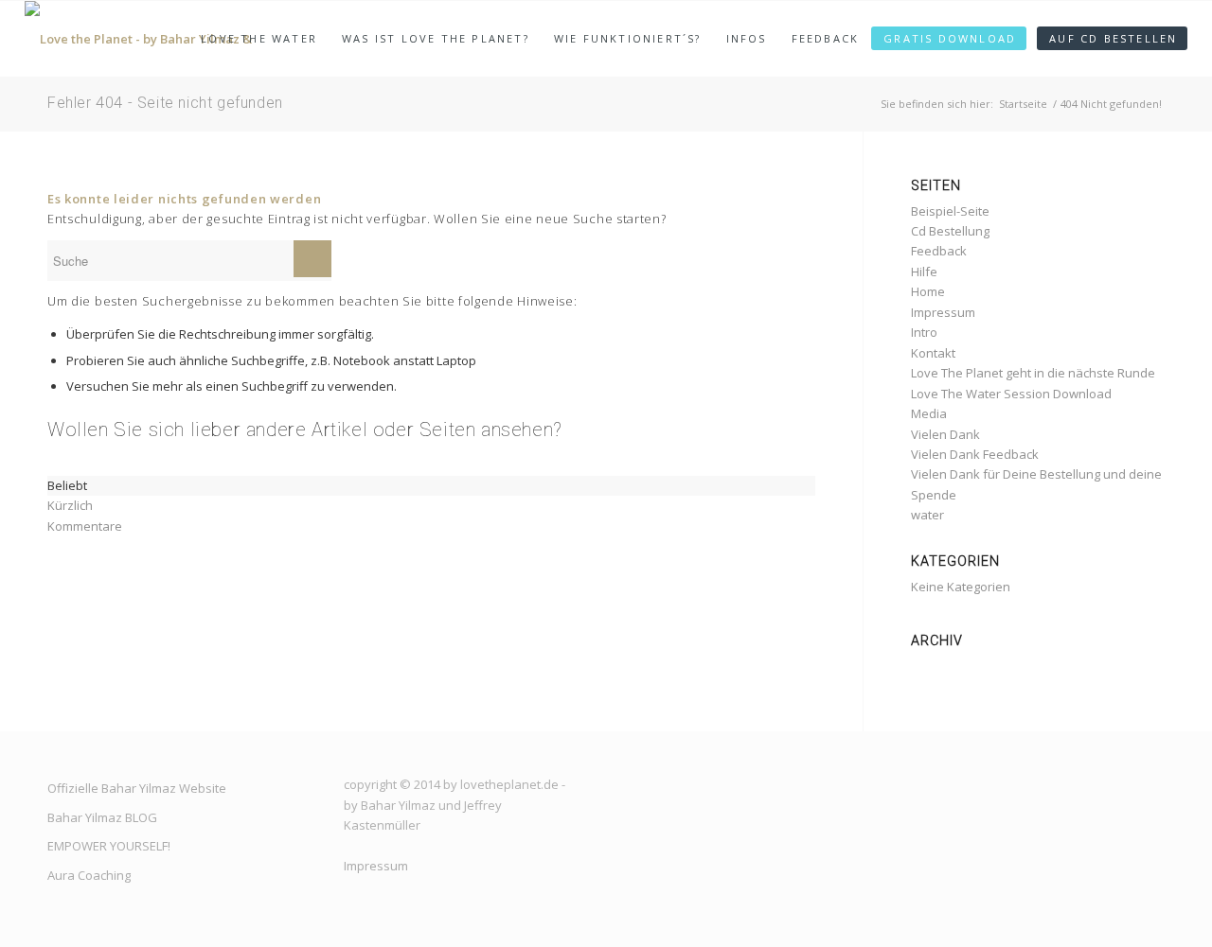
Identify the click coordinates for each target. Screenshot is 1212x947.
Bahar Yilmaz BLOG (102, 817)
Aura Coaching (89, 875)
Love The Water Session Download (1011, 393)
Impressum (943, 312)
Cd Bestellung (950, 230)
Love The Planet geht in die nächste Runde (1033, 372)
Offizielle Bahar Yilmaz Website (136, 788)
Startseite (1023, 103)
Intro (924, 332)
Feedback (939, 250)
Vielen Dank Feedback (975, 454)
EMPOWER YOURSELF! (108, 845)
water (927, 514)
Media (929, 413)
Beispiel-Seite (950, 210)
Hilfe (924, 271)
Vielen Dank (945, 434)
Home (928, 291)
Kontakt (933, 352)
